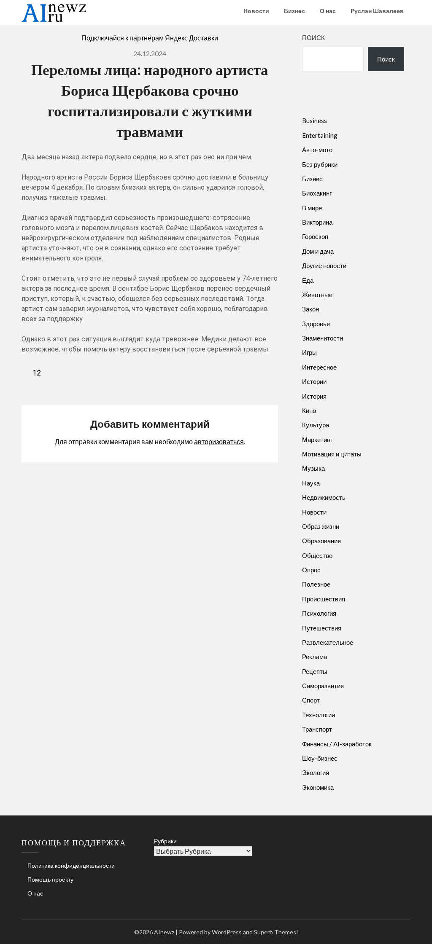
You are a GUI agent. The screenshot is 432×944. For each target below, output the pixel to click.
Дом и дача (318, 251)
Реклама (314, 656)
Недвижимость (324, 497)
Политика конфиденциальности (71, 865)
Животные (317, 294)
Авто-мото (317, 149)
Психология (319, 613)
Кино (309, 410)
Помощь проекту (50, 879)
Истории (314, 381)
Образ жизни (320, 526)
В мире (312, 208)
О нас (328, 10)
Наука (311, 483)
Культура (315, 425)
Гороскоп (315, 236)
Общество (317, 555)
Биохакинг (317, 193)
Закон (310, 309)
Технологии (318, 715)
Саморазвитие (323, 685)
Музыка (313, 468)
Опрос (311, 570)
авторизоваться (219, 441)
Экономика (318, 787)
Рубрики (165, 841)
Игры (309, 352)
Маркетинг (317, 439)
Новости (256, 10)
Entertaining (320, 135)
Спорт (311, 700)
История (314, 396)
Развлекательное (327, 642)
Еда (307, 280)
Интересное (319, 367)
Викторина (317, 222)
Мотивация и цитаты (332, 454)
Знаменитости (322, 338)
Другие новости (324, 265)
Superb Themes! (276, 932)
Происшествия (323, 599)
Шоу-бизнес (320, 758)
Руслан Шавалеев (377, 10)
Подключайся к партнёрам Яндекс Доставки (149, 38)
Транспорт (317, 729)
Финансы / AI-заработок (337, 744)
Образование (321, 540)
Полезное (316, 584)
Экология (315, 772)
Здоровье (316, 323)
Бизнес (294, 10)
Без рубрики (320, 164)
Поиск (313, 37)
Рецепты (314, 671)
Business (314, 120)
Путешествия (321, 628)
